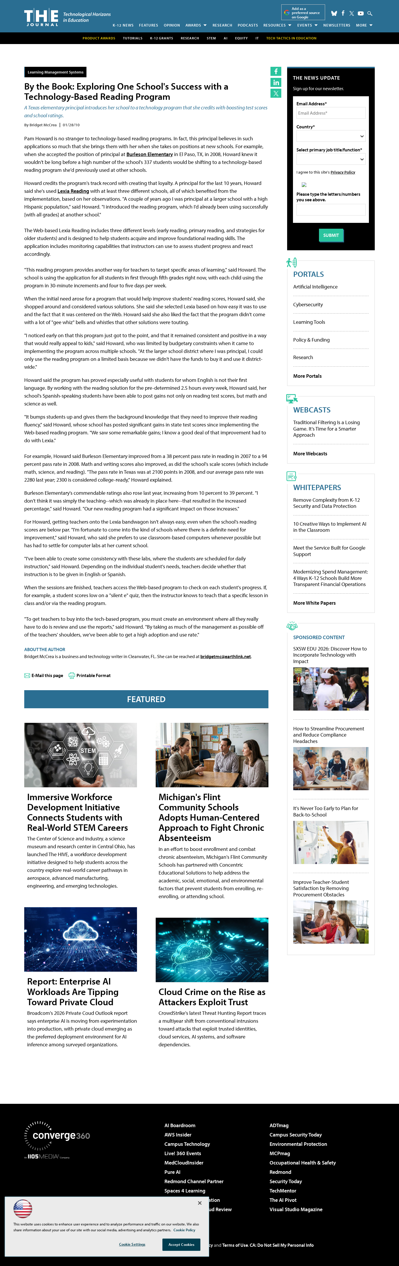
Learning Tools (309, 322)
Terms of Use (235, 1245)
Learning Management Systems (56, 72)
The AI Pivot (283, 1200)
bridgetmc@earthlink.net (225, 656)
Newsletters (337, 25)
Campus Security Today (296, 1134)
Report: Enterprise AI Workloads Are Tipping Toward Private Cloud (73, 991)
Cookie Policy (184, 1229)
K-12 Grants (161, 38)
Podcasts (248, 25)
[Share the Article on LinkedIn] (276, 82)
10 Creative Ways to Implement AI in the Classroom (329, 527)
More (361, 25)
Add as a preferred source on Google (306, 12)
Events (304, 25)
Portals (308, 274)
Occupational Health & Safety (303, 1162)
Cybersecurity (308, 304)
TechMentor (283, 1190)
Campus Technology (187, 1144)
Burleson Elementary (149, 154)
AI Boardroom (179, 1125)
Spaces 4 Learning (184, 1190)
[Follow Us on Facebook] (343, 13)
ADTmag (279, 1125)
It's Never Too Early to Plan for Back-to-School (325, 811)
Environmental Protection (298, 1144)
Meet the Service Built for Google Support (329, 550)
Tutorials (133, 38)
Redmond (280, 1172)
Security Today (286, 1181)
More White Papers (314, 602)
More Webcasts (310, 453)
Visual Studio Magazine (296, 1209)
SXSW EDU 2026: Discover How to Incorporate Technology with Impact (330, 655)
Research (223, 25)
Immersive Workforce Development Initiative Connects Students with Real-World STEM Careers (77, 812)
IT (257, 38)
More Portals (307, 376)
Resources (274, 25)
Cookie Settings (132, 1244)
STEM (211, 38)
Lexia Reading (73, 191)
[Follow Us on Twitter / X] (351, 13)
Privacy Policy (343, 172)
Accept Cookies (182, 1244)
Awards (193, 25)
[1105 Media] (59, 1188)
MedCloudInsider (183, 1162)
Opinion (172, 25)
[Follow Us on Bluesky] (334, 13)
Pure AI (172, 1172)
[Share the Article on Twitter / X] (276, 93)
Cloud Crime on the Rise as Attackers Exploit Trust (212, 997)
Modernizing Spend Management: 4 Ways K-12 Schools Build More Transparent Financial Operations (330, 577)
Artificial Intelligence (315, 286)
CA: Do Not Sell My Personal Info (282, 1245)
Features (148, 25)
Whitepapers (317, 487)
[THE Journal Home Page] (67, 17)
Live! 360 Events (182, 1153)
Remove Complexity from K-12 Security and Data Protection (326, 503)
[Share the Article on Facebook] (276, 71)
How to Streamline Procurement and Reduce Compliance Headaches (328, 734)
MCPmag (280, 1153)
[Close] (199, 1203)
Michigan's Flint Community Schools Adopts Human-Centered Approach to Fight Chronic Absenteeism (211, 817)
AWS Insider (177, 1134)
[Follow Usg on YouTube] (361, 13)
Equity (241, 38)
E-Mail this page (47, 675)
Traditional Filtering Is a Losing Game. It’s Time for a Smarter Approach (326, 428)
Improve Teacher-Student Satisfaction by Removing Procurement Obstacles (321, 888)
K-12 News (123, 25)
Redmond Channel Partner (193, 1181)
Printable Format (94, 675)
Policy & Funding (311, 339)
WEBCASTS (312, 409)
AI (226, 38)
